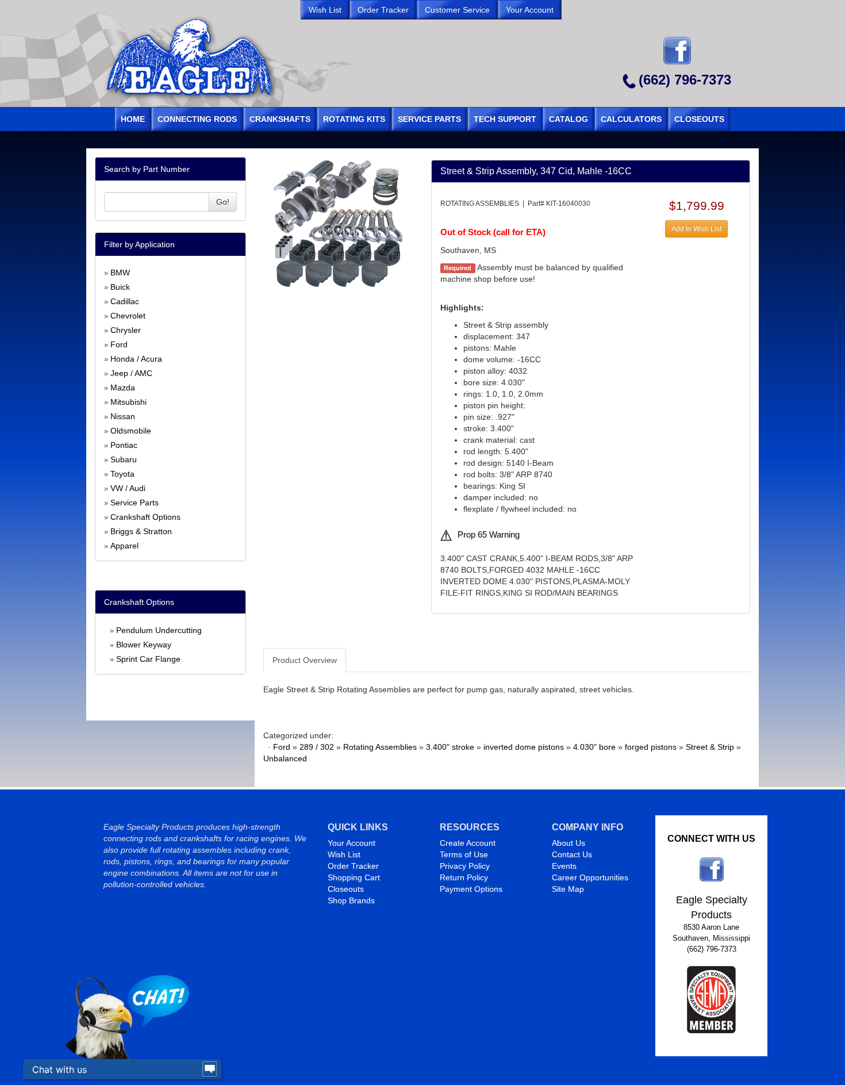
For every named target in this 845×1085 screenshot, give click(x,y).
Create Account (468, 843)
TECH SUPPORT (505, 119)
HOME (133, 119)
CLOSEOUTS (699, 119)
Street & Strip (710, 747)
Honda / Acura (136, 358)
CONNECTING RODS (197, 119)
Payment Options (471, 889)
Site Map (568, 889)
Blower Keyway (143, 644)
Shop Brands (351, 900)
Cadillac (124, 301)
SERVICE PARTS (429, 119)
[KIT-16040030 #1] (338, 223)
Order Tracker (353, 866)
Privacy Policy (465, 866)
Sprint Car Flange (148, 659)
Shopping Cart (354, 877)
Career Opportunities (590, 877)
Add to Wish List (696, 229)
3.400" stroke (450, 747)
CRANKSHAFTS (279, 119)
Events (564, 866)
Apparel (124, 545)
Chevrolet (127, 315)
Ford (119, 344)
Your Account (351, 843)
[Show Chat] (209, 1069)
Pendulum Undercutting (159, 630)
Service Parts (134, 502)
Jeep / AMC (131, 373)
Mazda (122, 387)
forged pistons (651, 747)
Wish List (344, 854)
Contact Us (572, 854)
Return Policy (464, 877)
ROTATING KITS (354, 119)
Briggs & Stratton (141, 531)
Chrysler (125, 330)
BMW (120, 272)
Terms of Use (464, 854)
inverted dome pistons (523, 747)
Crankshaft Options (145, 517)
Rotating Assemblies (380, 747)
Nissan (122, 416)
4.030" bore (594, 747)
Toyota (122, 473)
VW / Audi (127, 488)
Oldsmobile (130, 430)
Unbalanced (285, 758)
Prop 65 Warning (489, 534)
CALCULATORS (631, 119)
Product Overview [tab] (304, 660)
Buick (120, 287)
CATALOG (568, 119)
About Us (568, 843)
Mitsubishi (128, 402)
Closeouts (346, 889)
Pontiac (123, 445)
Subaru (123, 459)
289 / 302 (316, 747)
